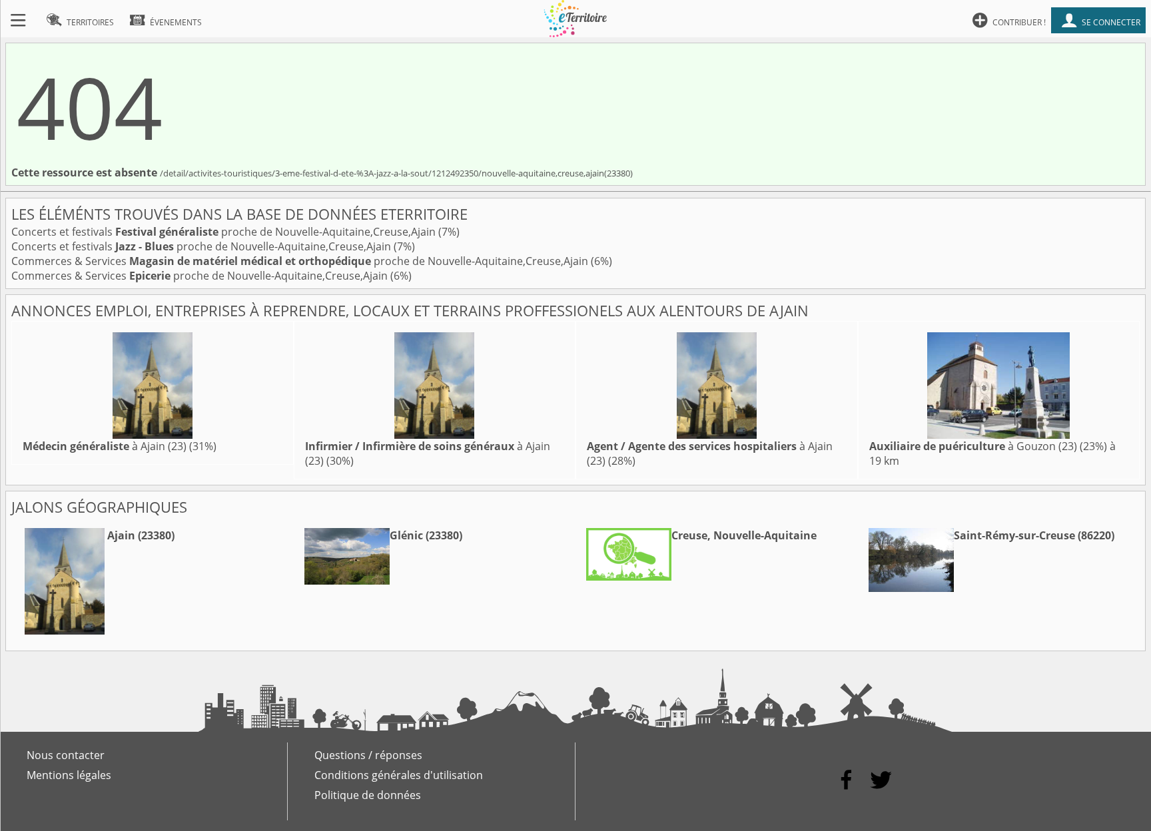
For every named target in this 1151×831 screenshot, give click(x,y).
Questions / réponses (368, 755)
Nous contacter (66, 755)
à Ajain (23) (105, 446)
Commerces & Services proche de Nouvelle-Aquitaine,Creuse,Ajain (301, 261)
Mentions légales (69, 775)
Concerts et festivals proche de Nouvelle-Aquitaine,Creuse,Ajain (224, 231)
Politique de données (367, 795)
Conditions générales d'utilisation (398, 775)
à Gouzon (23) (973, 446)
